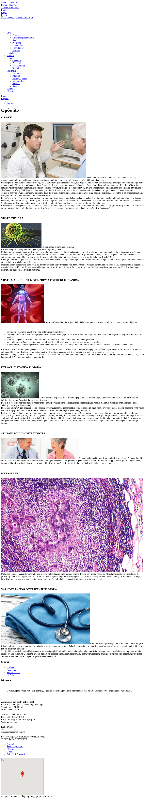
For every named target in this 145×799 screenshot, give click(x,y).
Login (4, 10)
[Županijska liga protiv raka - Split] (17, 17)
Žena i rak (11, 670)
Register (4, 15)
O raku (10, 751)
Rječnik (10, 675)
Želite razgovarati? (15, 746)
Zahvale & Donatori (16, 754)
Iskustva (10, 749)
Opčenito (11, 667)
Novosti (10, 744)
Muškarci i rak (13, 672)
